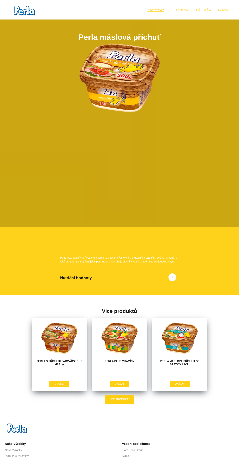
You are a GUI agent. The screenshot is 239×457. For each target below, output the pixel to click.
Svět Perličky (203, 9)
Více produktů (119, 399)
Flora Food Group (132, 450)
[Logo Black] (24, 3)
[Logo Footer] (17, 424)
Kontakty (223, 9)
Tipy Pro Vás (181, 9)
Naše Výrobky (155, 9)
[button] (165, 10)
